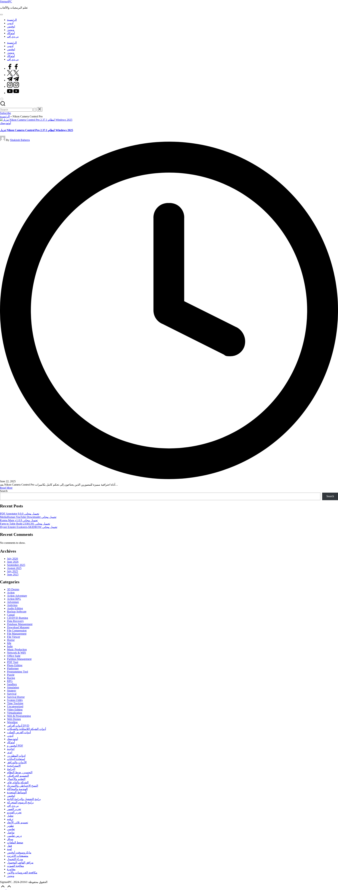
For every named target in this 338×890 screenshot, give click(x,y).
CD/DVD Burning (17, 617)
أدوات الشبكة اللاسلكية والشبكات (26, 728)
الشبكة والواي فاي (18, 782)
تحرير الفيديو (14, 812)
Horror (11, 640)
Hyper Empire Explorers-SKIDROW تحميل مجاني (28, 526)
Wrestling (12, 722)
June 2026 (12, 561)
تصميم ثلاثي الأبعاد (17, 822)
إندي (9, 752)
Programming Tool (17, 671)
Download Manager (18, 627)
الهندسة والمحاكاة (17, 789)
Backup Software (16, 611)
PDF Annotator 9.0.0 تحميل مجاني (19, 513)
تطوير (10, 825)
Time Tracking (15, 703)
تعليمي (11, 829)
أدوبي (10, 735)
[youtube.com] (13, 92)
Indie (10, 646)
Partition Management (19, 658)
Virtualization (14, 712)
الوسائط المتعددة (17, 792)
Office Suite (13, 655)
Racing (11, 677)
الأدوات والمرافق (17, 762)
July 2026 (12, 558)
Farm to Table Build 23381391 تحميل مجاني (25, 523)
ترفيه (10, 819)
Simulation (13, 687)
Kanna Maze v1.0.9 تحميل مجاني (19, 520)
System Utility (15, 700)
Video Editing (15, 709)
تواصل (10, 832)
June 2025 (12, 574)
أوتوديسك (5, 123)
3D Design (13, 589)
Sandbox (12, 684)
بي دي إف (13, 805)
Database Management (19, 624)
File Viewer (13, 636)
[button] (34, 110)
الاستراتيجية (14, 765)
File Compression (17, 630)
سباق (10, 839)
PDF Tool (12, 662)
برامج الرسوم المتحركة (20, 802)
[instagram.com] (13, 86)
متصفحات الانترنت (17, 855)
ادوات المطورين (16, 755)
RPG (10, 681)
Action (11, 592)
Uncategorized (15, 706)
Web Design (14, 719)
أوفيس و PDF (15, 745)
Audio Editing (15, 608)
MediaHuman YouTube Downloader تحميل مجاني (28, 516)
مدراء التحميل (15, 859)
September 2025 (16, 564)
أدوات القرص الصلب (19, 732)
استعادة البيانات (16, 758)
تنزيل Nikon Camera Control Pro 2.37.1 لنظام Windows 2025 (36, 130)
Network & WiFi (16, 652)
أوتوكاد (11, 742)
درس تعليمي (14, 835)
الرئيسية (5, 116)
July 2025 (12, 571)
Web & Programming (19, 715)
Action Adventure (17, 595)
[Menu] (1, 14)
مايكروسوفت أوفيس (19, 852)
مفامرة (11, 869)
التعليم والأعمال (16, 779)
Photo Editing (14, 665)
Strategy (11, 690)
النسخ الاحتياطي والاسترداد (22, 785)
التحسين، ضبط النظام (19, 772)
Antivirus (12, 605)
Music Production (17, 649)
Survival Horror (16, 696)
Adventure (13, 602)
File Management (16, 633)
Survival (11, 693)
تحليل (10, 815)
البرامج (11, 769)
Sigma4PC (6, 1)
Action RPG (14, 598)
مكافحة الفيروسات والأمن (22, 872)
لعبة (9, 849)
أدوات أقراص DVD (18, 725)
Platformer (13, 668)
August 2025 (14, 568)
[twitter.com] (13, 74)
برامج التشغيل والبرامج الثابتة (24, 799)
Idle (9, 643)
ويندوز (10, 875)
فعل (9, 845)
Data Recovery (15, 621)
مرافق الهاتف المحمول (20, 862)
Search (4, 490)
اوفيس (11, 795)
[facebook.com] (13, 68)
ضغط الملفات (15, 842)
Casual (11, 614)
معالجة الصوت (15, 865)
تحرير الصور (14, 809)
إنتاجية (10, 748)
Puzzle (10, 674)
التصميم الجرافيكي (18, 775)
